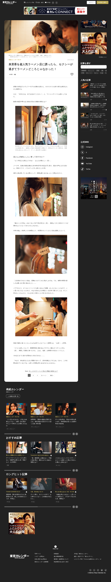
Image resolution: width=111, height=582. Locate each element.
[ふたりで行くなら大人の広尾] (94, 43)
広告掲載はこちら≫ (103, 57)
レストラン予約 (29, 2)
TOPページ (38, 553)
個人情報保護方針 (59, 556)
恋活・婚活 (40, 2)
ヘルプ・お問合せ (39, 556)
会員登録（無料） (102, 2)
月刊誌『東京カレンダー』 (81, 553)
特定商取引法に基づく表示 (61, 561)
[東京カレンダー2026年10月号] (22, 523)
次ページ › (44, 375)
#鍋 (102, 70)
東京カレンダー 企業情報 (41, 561)
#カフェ (96, 73)
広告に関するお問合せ (41, 559)
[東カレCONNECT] (55, 11)
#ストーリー (89, 73)
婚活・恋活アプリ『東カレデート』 (83, 556)
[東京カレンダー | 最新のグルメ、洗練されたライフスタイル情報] (13, 2)
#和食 (98, 70)
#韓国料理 (83, 70)
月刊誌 (48, 2)
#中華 (82, 73)
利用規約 (56, 553)
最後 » (52, 375)
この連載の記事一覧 (13, 396)
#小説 (101, 73)
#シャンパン (91, 70)
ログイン (91, 2)
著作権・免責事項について (61, 559)
